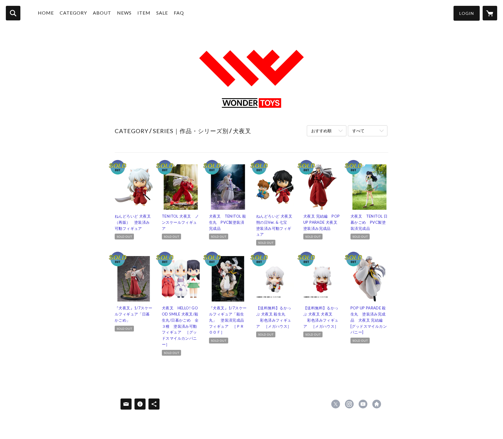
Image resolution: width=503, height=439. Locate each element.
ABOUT (102, 12)
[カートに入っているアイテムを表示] (490, 13)
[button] (467, 13)
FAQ (179, 12)
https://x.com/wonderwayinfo (335, 404)
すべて (358, 130)
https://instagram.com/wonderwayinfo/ (349, 404)
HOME (46, 12)
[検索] (13, 13)
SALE (162, 12)
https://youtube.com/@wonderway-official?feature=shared (363, 404)
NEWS (124, 12)
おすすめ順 (321, 130)
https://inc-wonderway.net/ (376, 404)
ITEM (143, 12)
